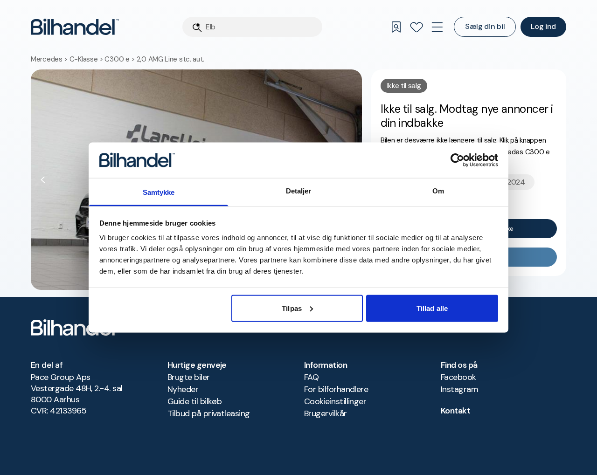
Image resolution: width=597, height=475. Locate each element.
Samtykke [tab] (159, 192)
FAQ (311, 377)
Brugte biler (188, 377)
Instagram (459, 389)
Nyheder (182, 389)
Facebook (458, 377)
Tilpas (292, 308)
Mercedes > (50, 59)
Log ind (543, 26)
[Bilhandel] (75, 27)
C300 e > (120, 59)
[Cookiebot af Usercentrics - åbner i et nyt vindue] (457, 160)
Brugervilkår (325, 413)
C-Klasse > (87, 59)
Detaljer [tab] (299, 191)
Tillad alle (432, 308)
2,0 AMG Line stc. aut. (170, 59)
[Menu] (437, 27)
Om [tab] (438, 191)
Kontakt (455, 411)
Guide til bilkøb (194, 401)
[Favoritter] (416, 27)
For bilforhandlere (336, 389)
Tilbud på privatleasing (208, 413)
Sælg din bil (485, 26)
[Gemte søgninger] (396, 27)
